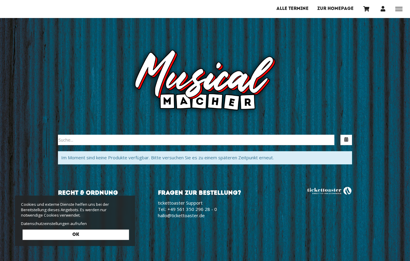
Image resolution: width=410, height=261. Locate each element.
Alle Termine (292, 9)
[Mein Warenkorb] (366, 8)
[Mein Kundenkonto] (383, 8)
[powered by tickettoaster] (329, 190)
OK (75, 234)
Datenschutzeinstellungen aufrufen (54, 223)
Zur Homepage (335, 9)
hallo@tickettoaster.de (181, 215)
